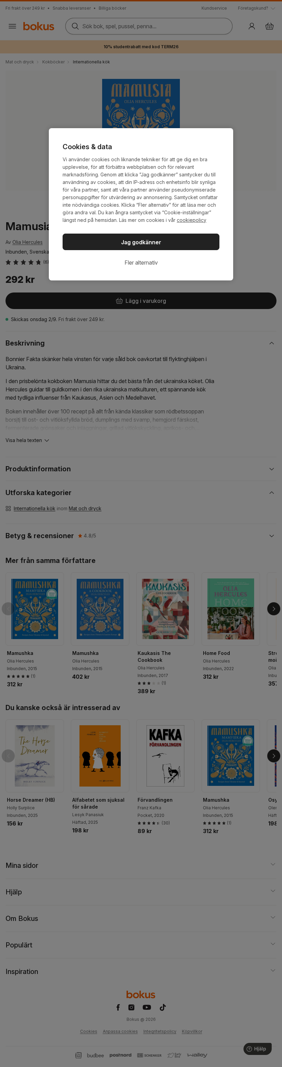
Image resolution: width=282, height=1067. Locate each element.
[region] (141, 204)
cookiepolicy (191, 220)
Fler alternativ (141, 262)
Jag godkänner (141, 242)
